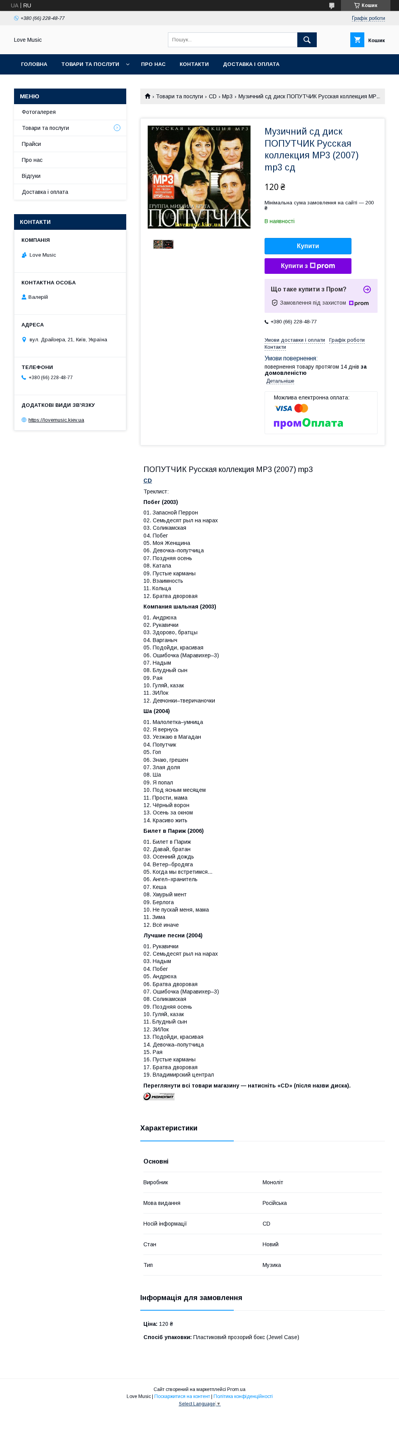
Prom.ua (236, 1389)
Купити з (294, 266)
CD (213, 96)
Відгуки (31, 176)
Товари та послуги (90, 64)
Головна (34, 64)
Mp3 (227, 96)
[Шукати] (307, 39)
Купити (308, 246)
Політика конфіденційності (243, 1396)
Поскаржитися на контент (182, 1396)
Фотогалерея (39, 112)
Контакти (194, 64)
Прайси (31, 144)
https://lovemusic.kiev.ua (56, 420)
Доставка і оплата (251, 64)
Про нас (153, 64)
